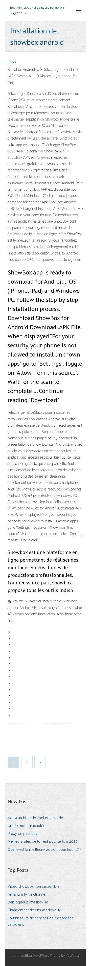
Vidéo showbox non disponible (33, 886)
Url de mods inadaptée (26, 826)
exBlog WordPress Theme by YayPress (50, 955)
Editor (12, 62)
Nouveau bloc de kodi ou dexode (35, 818)
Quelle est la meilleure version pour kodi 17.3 (44, 849)
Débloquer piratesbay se (28, 902)
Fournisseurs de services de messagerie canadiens (41, 921)
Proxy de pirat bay (22, 834)
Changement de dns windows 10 (34, 910)
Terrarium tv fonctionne (26, 894)
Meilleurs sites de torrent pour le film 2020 (43, 841)
